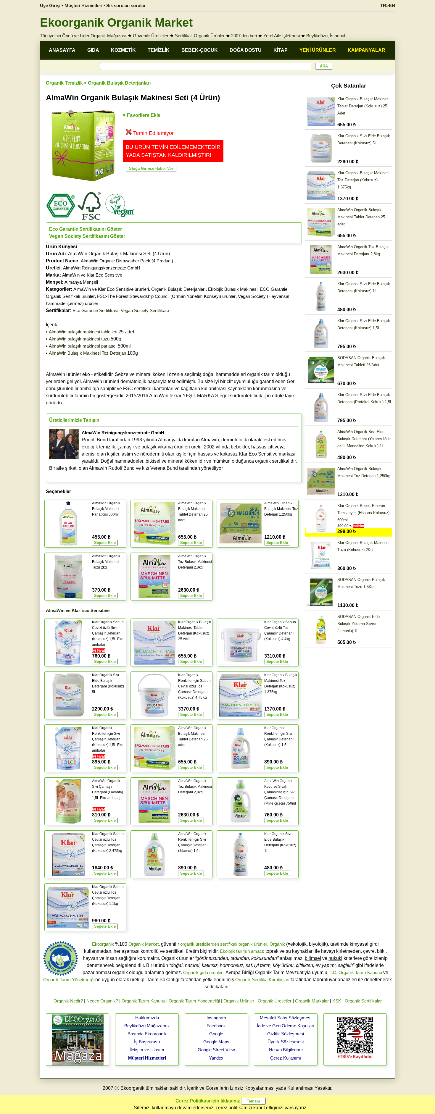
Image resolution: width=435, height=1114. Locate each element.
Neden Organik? (102, 1000)
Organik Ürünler (238, 1000)
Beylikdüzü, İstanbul (325, 35)
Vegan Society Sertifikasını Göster (87, 236)
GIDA (93, 50)
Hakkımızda (147, 1017)
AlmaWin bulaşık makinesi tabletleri (83, 331)
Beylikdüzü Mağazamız (147, 1025)
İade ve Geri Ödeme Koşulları (285, 1025)
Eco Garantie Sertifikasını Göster (85, 229)
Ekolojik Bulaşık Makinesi (232, 289)
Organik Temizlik (64, 82)
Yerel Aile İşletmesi (281, 35)
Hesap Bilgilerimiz (286, 1049)
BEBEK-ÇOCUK (199, 50)
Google (216, 1033)
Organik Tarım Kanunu (143, 1000)
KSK (336, 1000)
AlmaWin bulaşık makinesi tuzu (79, 338)
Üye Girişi (50, 5)
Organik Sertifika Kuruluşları (262, 979)
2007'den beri (244, 35)
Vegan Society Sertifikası (145, 310)
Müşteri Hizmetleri (147, 1057)
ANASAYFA (62, 50)
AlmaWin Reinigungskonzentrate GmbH (101, 267)
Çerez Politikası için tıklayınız (207, 1100)
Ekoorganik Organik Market (116, 22)
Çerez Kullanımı (285, 1057)
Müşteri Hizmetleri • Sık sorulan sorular (105, 5)
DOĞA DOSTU (246, 50)
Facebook (216, 1025)
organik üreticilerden (199, 944)
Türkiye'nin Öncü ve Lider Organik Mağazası (83, 35)
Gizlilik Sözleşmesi (285, 1033)
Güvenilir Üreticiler (150, 35)
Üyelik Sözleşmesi (286, 1041)
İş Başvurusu (147, 1041)
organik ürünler (253, 944)
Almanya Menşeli (81, 282)
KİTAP (280, 50)
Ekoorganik (103, 944)
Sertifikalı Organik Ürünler (200, 35)
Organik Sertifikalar (363, 1000)
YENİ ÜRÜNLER (317, 50)
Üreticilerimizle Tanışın (74, 420)
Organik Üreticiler (274, 1000)
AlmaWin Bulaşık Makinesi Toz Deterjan (87, 353)
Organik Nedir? (68, 1000)
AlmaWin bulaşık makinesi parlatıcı (83, 345)
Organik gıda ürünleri (203, 972)
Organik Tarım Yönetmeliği (68, 979)
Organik (277, 944)
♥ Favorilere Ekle (141, 115)
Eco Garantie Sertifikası (95, 310)
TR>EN (387, 5)
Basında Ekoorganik (147, 1033)
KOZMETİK (123, 50)
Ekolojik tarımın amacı (241, 951)
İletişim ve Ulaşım (147, 1049)
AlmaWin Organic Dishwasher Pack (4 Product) (127, 260)
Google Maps (216, 1041)
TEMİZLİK (159, 50)
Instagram (216, 1017)
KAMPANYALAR (366, 50)
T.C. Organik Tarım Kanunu (356, 972)
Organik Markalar (312, 1000)
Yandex (216, 1057)
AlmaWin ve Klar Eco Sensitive (92, 274)
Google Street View (216, 1049)
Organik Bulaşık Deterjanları (119, 82)
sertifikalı (228, 944)
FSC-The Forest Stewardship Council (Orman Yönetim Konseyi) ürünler (166, 296)
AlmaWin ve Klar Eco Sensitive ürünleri (111, 289)
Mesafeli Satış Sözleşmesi (285, 1017)
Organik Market (143, 944)
